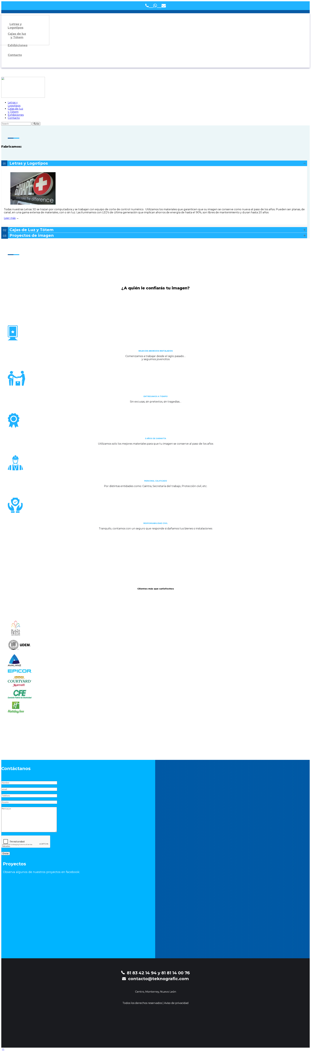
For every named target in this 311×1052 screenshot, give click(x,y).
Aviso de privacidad (176, 1003)
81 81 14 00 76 (175, 972)
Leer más (10, 218)
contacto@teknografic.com (158, 978)
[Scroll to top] (3, 1049)
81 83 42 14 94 (142, 972)
